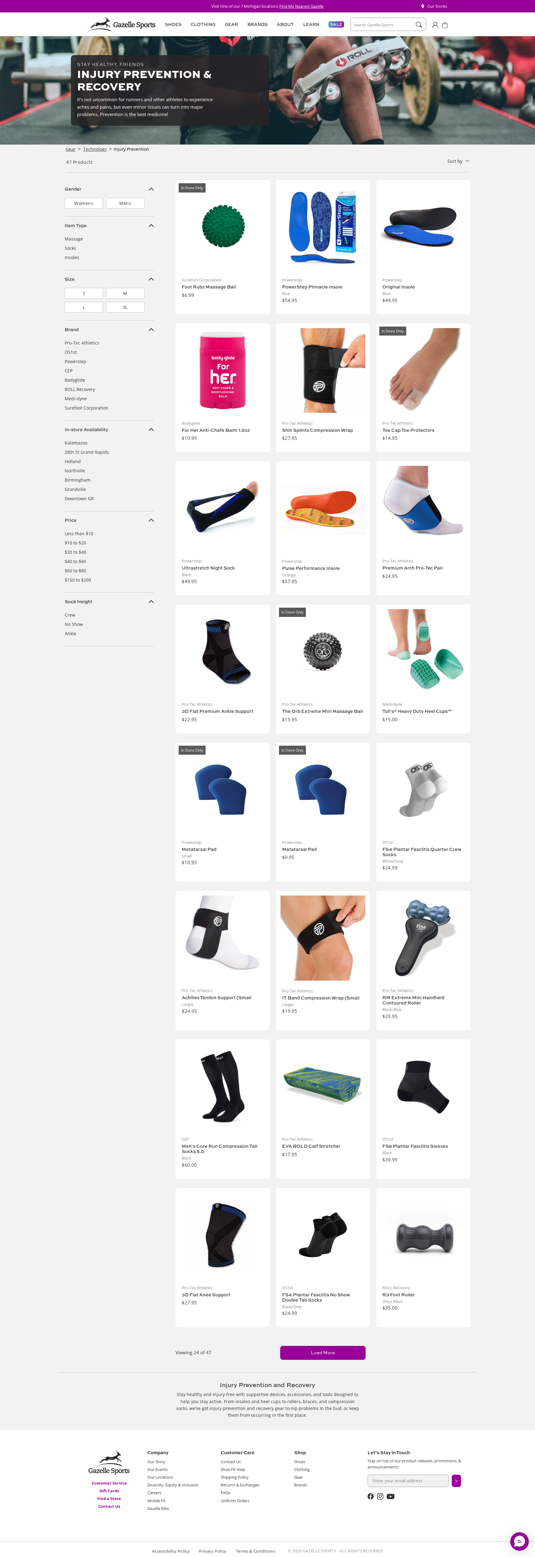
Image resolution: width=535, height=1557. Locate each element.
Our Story (156, 1461)
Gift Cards (109, 1491)
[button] (172, 24)
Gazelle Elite (158, 1508)
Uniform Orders (235, 1500)
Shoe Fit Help (233, 1469)
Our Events (157, 1469)
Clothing (302, 1469)
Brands (300, 1485)
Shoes (299, 1461)
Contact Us (109, 1506)
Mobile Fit (156, 1500)
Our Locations (160, 1477)
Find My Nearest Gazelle (301, 6)
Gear (298, 1477)
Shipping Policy (235, 1477)
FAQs (225, 1492)
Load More (323, 1352)
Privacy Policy (212, 1551)
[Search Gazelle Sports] (419, 25)
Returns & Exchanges (240, 1485)
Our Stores (437, 6)
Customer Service (109, 1483)
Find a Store (109, 1498)
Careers (154, 1492)
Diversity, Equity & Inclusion (172, 1485)
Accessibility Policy (170, 1551)
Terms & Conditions (256, 1551)
